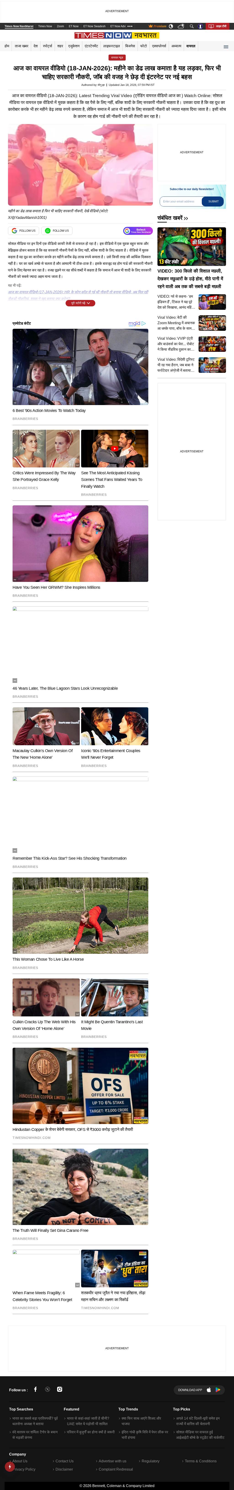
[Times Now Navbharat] (117, 35)
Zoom (60, 26)
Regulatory (151, 1461)
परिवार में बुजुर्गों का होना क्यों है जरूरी (91, 1432)
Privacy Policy (23, 1469)
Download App (190, 1390)
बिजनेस (130, 46)
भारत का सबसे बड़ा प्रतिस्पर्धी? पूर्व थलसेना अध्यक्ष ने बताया (35, 1421)
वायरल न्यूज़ (117, 57)
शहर (60, 46)
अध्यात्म (176, 46)
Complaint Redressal (116, 1469)
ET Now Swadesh (94, 26)
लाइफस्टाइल (111, 46)
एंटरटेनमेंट (91, 46)
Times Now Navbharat (19, 26)
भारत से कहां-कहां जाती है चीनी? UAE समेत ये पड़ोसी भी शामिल (88, 1421)
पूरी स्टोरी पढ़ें (78, 303)
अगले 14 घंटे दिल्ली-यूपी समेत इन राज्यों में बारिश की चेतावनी (198, 1421)
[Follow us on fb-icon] (35, 1390)
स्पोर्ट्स (47, 46)
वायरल (190, 46)
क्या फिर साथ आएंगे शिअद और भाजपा (141, 1421)
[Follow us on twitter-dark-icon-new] (47, 1390)
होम (7, 46)
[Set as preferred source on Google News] (138, 231)
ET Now (74, 26)
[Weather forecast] (182, 26)
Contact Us (65, 1461)
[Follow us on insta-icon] (59, 1390)
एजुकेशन (74, 46)
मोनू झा (101, 85)
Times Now (45, 26)
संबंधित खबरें (169, 218)
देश (36, 46)
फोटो (143, 46)
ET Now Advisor (120, 26)
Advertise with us (112, 1461)
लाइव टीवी (221, 26)
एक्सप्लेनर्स (159, 46)
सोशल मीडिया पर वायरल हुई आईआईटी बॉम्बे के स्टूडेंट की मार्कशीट (200, 1435)
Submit (213, 201)
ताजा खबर (21, 46)
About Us (19, 1461)
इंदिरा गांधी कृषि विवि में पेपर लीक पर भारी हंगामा (145, 1435)
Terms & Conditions (201, 1461)
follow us (27, 230)
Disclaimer (64, 1469)
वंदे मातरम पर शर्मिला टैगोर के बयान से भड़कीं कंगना (35, 1435)
